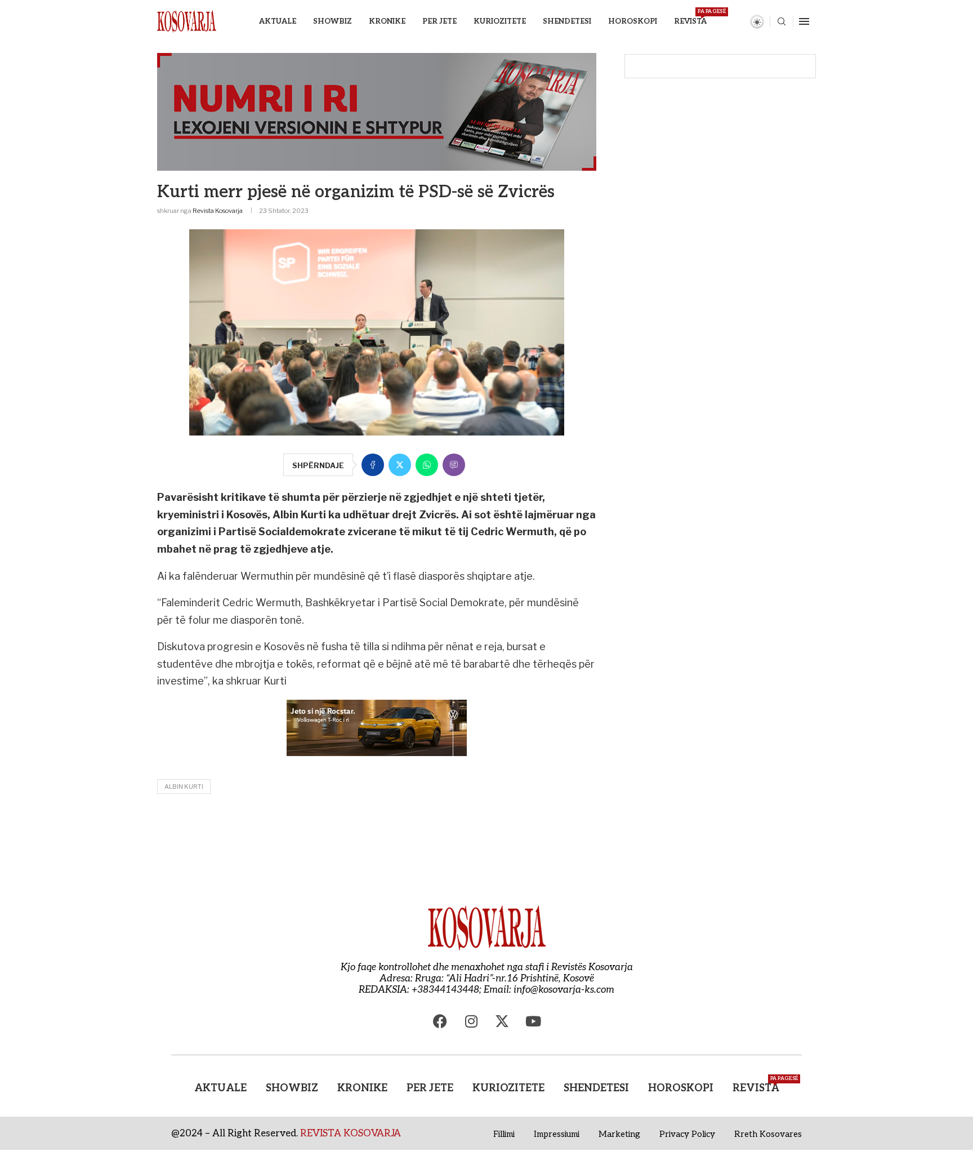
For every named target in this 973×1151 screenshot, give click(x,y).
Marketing (619, 1134)
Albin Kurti (183, 786)
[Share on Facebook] (372, 465)
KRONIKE (387, 21)
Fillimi (504, 1134)
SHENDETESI (567, 21)
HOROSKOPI (632, 21)
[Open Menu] (804, 21)
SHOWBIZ (332, 21)
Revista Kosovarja (218, 211)
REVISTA (690, 17)
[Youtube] (533, 1021)
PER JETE (439, 21)
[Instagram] (471, 1021)
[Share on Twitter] (400, 465)
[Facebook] (440, 1021)
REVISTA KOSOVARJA (350, 1133)
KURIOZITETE (500, 21)
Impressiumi (556, 1134)
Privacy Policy (687, 1134)
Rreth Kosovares (768, 1134)
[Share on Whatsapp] (427, 465)
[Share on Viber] (454, 465)
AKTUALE (277, 21)
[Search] (781, 22)
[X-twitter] (502, 1021)
